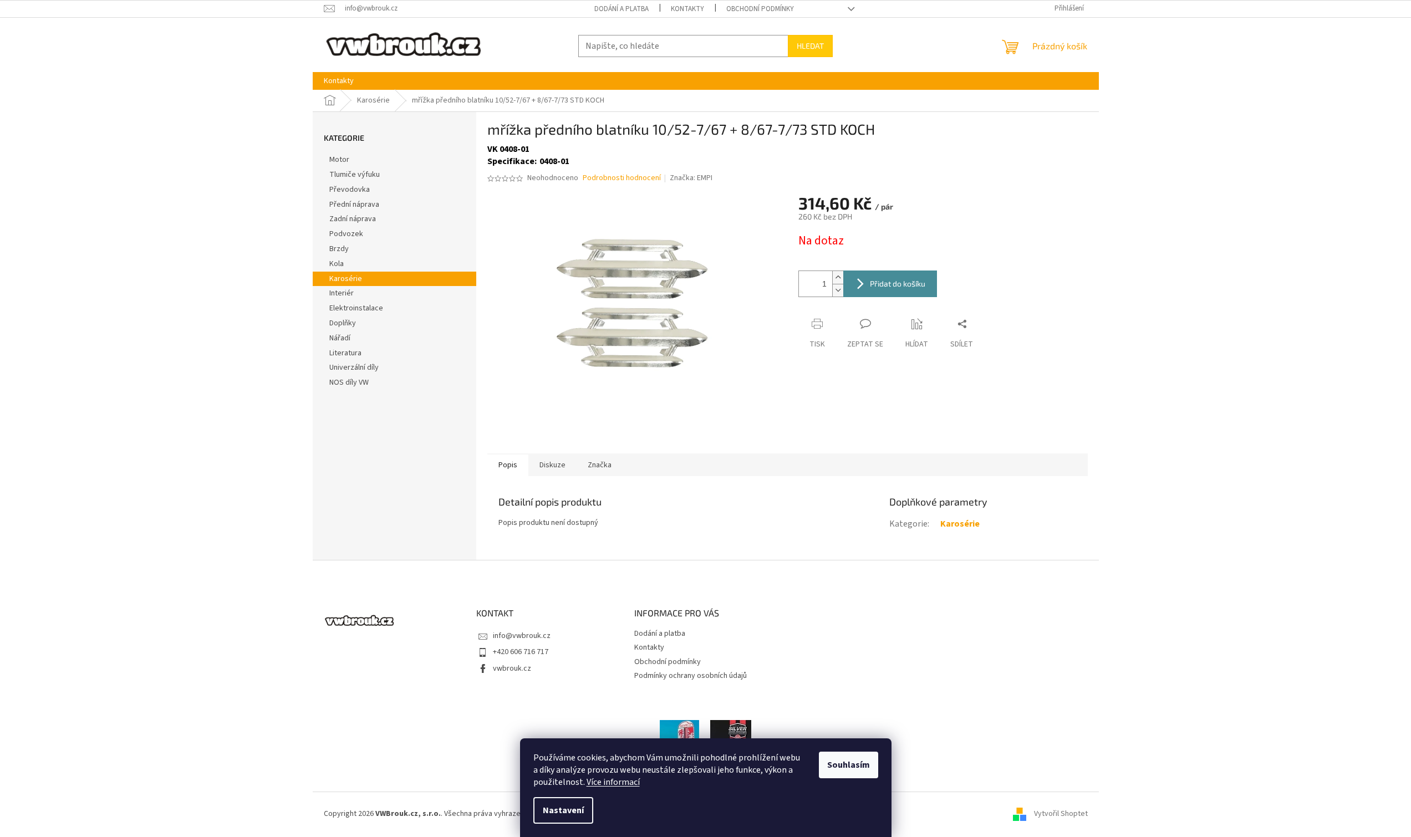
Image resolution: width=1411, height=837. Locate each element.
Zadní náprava (352, 218)
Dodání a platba (621, 9)
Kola (336, 263)
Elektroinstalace (356, 308)
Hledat (810, 45)
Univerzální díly (354, 367)
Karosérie (345, 278)
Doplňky (342, 323)
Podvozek (346, 233)
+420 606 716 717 (520, 651)
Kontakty (687, 9)
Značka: (691, 177)
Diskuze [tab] (552, 465)
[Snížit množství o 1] (837, 290)
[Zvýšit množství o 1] (837, 277)
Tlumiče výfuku (354, 174)
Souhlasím (848, 765)
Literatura (345, 353)
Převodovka (349, 189)
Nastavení (563, 810)
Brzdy (339, 248)
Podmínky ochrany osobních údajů (690, 675)
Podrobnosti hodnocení (622, 178)
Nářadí (339, 338)
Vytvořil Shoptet (1061, 813)
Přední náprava (354, 204)
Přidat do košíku (897, 283)
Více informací (613, 782)
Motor (339, 159)
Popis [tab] (507, 465)
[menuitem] (339, 81)
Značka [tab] (600, 465)
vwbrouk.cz (512, 668)
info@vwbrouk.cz (522, 635)
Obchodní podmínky (760, 9)
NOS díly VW (349, 382)
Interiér (341, 293)
